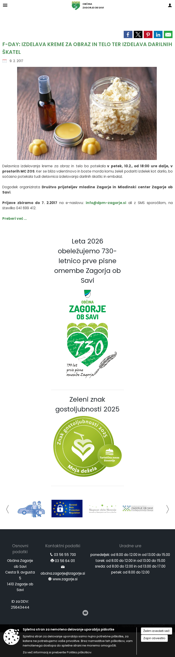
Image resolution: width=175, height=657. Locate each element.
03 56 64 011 (65, 560)
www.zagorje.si (65, 579)
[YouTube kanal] (85, 613)
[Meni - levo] (5, 5)
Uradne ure (130, 546)
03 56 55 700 (65, 554)
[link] (128, 34)
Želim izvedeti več (156, 631)
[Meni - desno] (170, 5)
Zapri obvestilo (154, 638)
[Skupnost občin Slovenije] (102, 508)
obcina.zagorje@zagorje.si (63, 573)
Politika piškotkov (79, 652)
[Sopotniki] (31, 508)
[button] (7, 509)
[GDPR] (67, 508)
